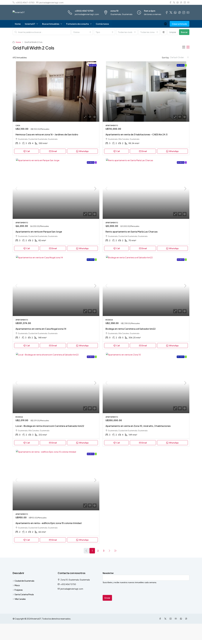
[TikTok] (186, 618)
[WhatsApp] (181, 618)
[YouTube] (176, 618)
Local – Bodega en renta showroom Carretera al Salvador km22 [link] (50, 425)
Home (18, 24)
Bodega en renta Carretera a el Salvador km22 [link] (131, 328)
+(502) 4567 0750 (84, 10)
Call (28, 151)
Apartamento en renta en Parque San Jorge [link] (39, 231)
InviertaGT (30, 24)
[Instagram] (171, 618)
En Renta (92, 65)
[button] (183, 47)
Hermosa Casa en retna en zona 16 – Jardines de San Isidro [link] (47, 134)
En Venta (180, 65)
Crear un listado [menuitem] (179, 24)
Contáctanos (102, 24)
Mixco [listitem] (17, 585)
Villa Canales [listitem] (20, 599)
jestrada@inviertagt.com (87, 14)
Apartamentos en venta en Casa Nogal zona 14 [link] (41, 328)
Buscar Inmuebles (50, 24)
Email (54, 151)
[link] (56, 91)
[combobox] (82, 32)
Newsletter (108, 573)
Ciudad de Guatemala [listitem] (24, 581)
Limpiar (172, 32)
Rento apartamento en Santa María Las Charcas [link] (132, 231)
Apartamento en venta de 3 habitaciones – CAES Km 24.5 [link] (137, 134)
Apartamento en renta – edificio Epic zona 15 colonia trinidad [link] (48, 523)
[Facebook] (160, 618)
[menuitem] (165, 24)
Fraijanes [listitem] (19, 590)
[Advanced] (163, 32)
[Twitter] (165, 618)
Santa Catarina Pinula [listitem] (24, 594)
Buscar (184, 32)
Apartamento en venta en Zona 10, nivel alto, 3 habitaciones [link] (138, 425)
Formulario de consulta (77, 24)
